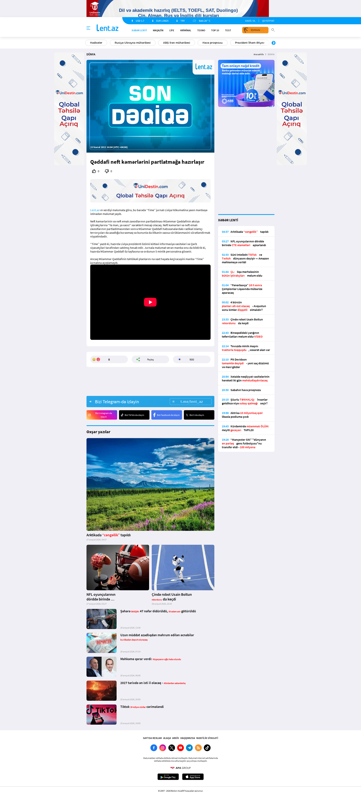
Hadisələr (96, 42)
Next (273, 43)
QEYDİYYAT (268, 20)
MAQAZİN (158, 30)
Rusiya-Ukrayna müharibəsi (133, 42)
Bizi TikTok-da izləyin (134, 415)
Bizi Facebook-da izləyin (168, 415)
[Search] (273, 29)
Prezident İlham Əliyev (249, 42)
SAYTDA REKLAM (152, 738)
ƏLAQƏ (167, 738)
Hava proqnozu (212, 42)
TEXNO (201, 30)
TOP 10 (215, 30)
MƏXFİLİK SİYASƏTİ (207, 738)
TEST (228, 30)
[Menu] (88, 28)
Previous (87, 43)
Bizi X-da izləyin (197, 415)
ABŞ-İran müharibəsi (176, 42)
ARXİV (175, 738)
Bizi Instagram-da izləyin (103, 415)
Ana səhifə (259, 54)
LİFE (171, 30)
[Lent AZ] (107, 28)
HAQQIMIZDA (187, 738)
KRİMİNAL (185, 30)
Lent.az (94, 210)
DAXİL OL (250, 20)
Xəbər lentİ (139, 30)
